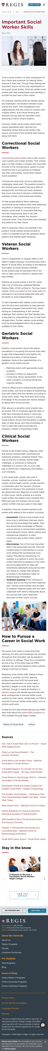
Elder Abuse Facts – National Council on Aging (23, 806)
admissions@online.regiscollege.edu (18, 927)
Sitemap (5, 1014)
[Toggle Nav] (44, 4)
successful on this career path (28, 291)
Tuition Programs (9, 944)
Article (32, 724)
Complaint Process (10, 1008)
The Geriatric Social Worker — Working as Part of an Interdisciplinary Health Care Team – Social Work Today (24, 797)
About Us (6, 940)
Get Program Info (12, 910)
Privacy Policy (8, 998)
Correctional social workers (14, 158)
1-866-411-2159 (18, 925)
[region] (24, 1045)
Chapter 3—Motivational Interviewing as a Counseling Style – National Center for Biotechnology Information (21, 831)
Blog (17, 12)
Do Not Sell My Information (14, 1003)
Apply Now (34, 4)
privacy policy (10, 1048)
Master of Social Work (13, 724)
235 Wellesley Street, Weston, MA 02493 (22, 930)
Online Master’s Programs (13, 978)
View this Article (22, 895)
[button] (43, 1025)
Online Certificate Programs (14, 986)
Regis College (6, 12)
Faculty (5, 948)
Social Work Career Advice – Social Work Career (24, 839)
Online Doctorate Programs (14, 982)
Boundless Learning (30, 1019)
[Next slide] (44, 879)
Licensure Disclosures (11, 952)
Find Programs (8, 963)
